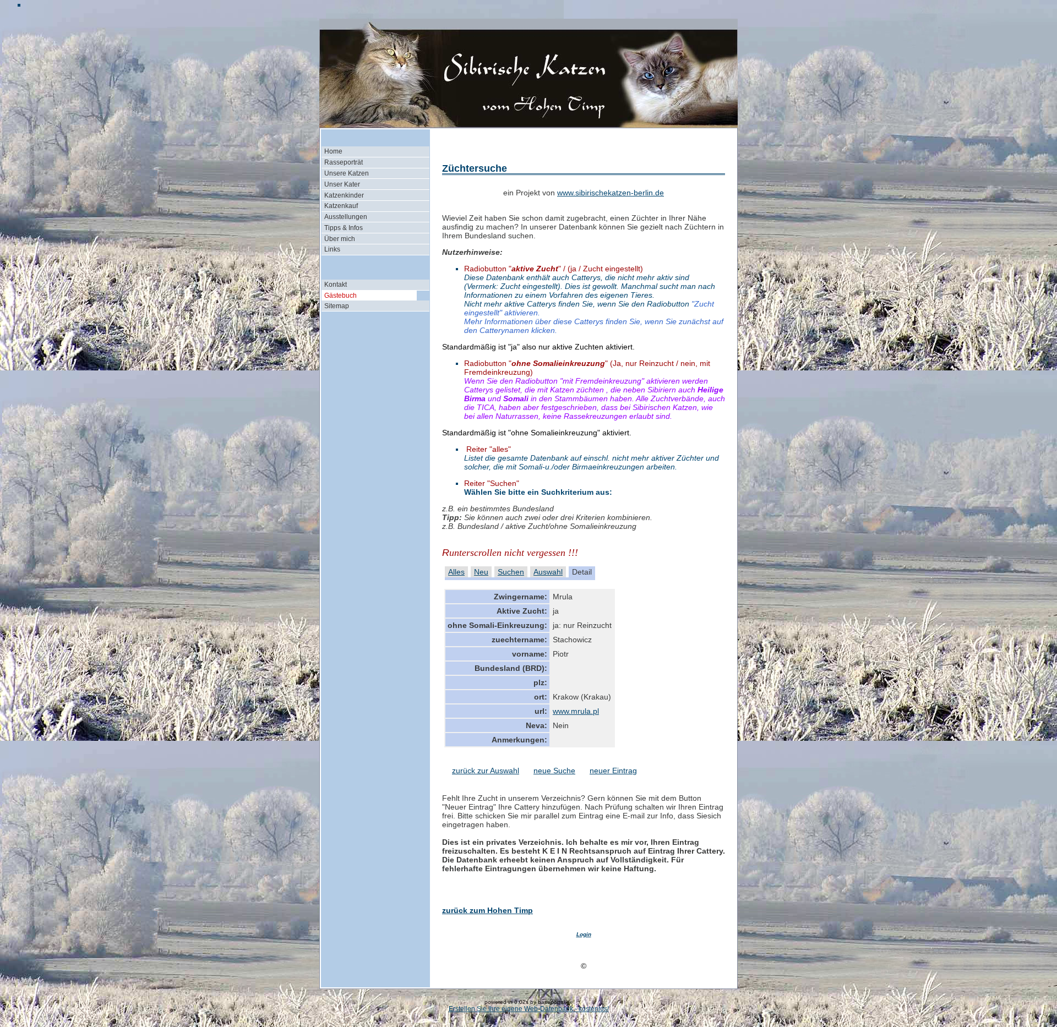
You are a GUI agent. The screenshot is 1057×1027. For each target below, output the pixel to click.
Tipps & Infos (343, 228)
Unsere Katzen (346, 173)
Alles (456, 571)
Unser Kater (342, 184)
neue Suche (554, 770)
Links (332, 249)
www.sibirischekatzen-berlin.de (610, 192)
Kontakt (335, 284)
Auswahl (548, 571)
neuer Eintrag (613, 770)
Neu (481, 571)
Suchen (511, 571)
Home (333, 151)
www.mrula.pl (576, 711)
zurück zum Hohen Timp (487, 910)
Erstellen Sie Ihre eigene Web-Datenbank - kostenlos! (529, 1009)
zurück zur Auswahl (485, 770)
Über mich (339, 239)
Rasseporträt (343, 162)
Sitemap (336, 306)
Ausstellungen (345, 217)
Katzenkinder (344, 195)
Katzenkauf (341, 206)
